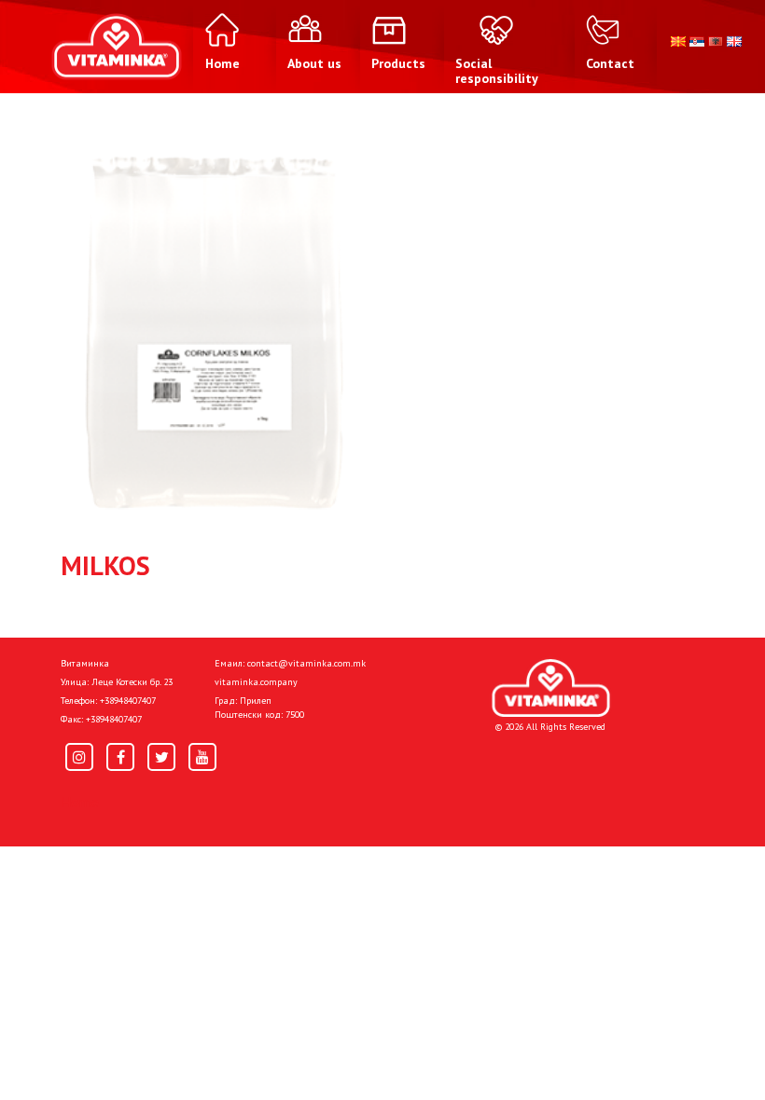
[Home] (551, 688)
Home (80, 801)
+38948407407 (128, 700)
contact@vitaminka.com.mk (306, 663)
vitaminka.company (256, 682)
